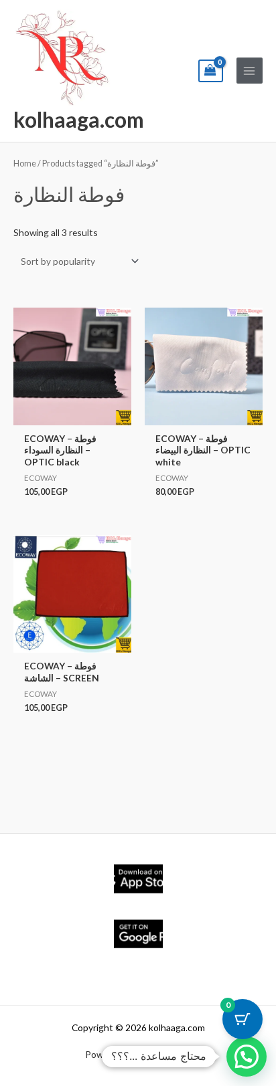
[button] (246, 1057)
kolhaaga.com (78, 119)
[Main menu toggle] (249, 71)
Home (24, 163)
